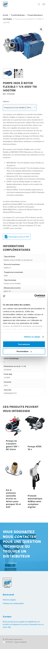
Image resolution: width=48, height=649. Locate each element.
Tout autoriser (24, 344)
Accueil (5, 15)
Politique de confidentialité (13, 603)
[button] (41, 29)
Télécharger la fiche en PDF (18, 237)
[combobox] (20, 107)
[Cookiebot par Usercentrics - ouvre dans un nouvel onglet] (34, 296)
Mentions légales (9, 600)
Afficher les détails (32, 337)
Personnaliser (23, 351)
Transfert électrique (18, 15)
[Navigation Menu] (43, 4)
